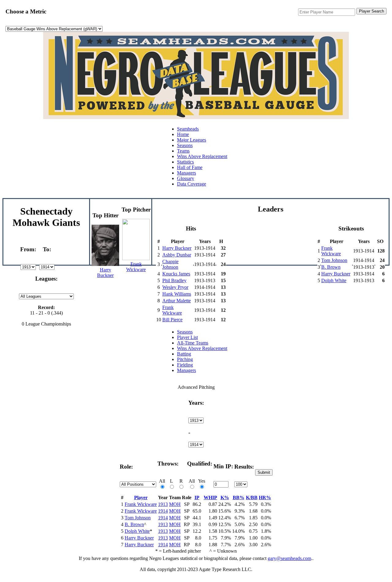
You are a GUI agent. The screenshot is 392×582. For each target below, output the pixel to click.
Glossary (185, 178)
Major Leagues (191, 139)
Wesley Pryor (175, 287)
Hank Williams (176, 294)
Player (141, 497)
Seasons (185, 145)
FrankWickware (136, 266)
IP (196, 497)
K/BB (252, 497)
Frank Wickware (172, 310)
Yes (201, 481)
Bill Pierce (172, 319)
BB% (238, 497)
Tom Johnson (334, 260)
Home (183, 134)
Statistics (185, 161)
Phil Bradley (174, 280)
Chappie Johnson (170, 264)
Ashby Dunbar (176, 254)
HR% (265, 497)
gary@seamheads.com (289, 558)
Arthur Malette (176, 300)
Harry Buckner (176, 248)
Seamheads (188, 128)
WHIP (210, 497)
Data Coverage (191, 183)
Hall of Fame (189, 167)
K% (225, 497)
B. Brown (331, 267)
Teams (183, 150)
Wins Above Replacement (202, 156)
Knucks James (176, 273)
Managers (186, 172)
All (162, 481)
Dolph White (333, 280)
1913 (163, 504)
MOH (175, 504)
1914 (163, 511)
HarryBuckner (105, 272)
